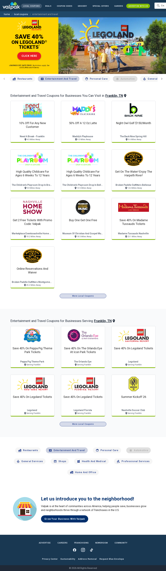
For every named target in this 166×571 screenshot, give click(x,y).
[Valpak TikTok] (91, 550)
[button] (100, 6)
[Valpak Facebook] (74, 550)
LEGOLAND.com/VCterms (29, 68)
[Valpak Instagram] (83, 550)
